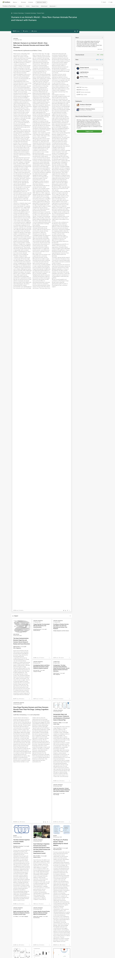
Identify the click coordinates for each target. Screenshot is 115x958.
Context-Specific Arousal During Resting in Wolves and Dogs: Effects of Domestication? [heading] (41, 913)
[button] (25, 31)
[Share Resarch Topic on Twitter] (97, 59)
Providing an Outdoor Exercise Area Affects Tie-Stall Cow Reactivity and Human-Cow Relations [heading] (61, 626)
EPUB (101, 54)
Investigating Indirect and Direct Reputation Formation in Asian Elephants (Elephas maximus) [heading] (41, 667)
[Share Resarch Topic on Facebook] (98, 59)
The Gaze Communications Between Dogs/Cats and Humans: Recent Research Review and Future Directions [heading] (21, 641)
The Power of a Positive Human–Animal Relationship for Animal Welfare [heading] (60, 842)
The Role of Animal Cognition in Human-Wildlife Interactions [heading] (21, 841)
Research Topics (40, 13)
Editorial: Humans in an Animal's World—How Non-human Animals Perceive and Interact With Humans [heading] (31, 45)
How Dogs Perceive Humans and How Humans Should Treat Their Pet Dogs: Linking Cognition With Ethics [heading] (30, 709)
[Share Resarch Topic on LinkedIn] (100, 59)
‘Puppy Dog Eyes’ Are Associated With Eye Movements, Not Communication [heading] (41, 626)
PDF (98, 54)
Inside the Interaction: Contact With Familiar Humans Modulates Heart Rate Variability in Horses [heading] (61, 790)
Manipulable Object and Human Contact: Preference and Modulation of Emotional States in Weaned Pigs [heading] (61, 717)
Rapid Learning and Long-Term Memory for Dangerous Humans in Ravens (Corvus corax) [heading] (21, 913)
